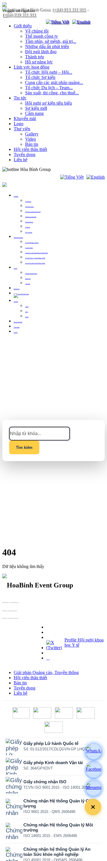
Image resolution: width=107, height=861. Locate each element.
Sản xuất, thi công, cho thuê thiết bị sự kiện (35, 263)
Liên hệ (20, 159)
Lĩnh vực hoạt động (31, 67)
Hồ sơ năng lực (39, 61)
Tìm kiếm (24, 447)
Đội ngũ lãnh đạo (40, 51)
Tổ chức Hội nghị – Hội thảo (32, 242)
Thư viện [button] (16, 301)
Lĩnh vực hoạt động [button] (18, 237)
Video (30, 139)
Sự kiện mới (36, 108)
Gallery (32, 133)
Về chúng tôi (37, 31)
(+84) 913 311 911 (68, 9)
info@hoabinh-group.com (5, 611)
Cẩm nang (34, 113)
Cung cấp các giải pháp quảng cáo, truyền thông (36, 253)
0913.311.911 (64, 169)
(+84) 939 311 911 (19, 14)
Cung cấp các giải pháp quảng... (54, 82)
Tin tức (20, 97)
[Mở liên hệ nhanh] (93, 807)
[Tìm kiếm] (38, 22)
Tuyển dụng (24, 154)
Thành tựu (34, 56)
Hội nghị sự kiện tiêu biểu (48, 103)
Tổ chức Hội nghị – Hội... (48, 72)
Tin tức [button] (15, 268)
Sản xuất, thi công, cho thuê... (52, 92)
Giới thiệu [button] (16, 196)
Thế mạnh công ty (41, 36)
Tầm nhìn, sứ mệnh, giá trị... (50, 41)
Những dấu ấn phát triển (47, 46)
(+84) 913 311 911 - (5, 603)
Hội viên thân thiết (30, 149)
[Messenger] (93, 788)
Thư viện (22, 128)
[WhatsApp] (93, 751)
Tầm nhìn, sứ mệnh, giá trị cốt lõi (33, 211)
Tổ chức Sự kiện (40, 77)
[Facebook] (93, 770)
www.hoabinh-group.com (5, 619)
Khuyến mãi (25, 118)
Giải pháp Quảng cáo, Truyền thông (46, 672)
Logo (18, 123)
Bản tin (31, 144)
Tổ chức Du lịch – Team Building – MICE (35, 258)
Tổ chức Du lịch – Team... (49, 87)
